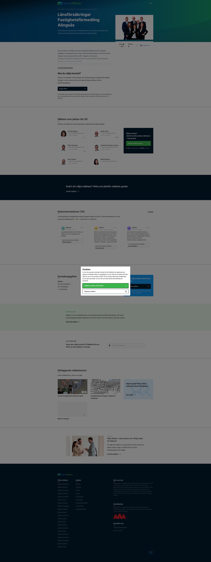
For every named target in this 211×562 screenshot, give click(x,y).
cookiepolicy (103, 274)
